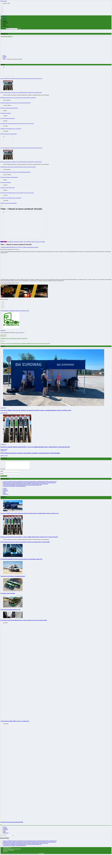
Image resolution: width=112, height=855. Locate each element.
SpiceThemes (41, 853)
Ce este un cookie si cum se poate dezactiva (12, 848)
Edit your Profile (19, 332)
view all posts (3, 334)
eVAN (4, 24)
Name (2, 471)
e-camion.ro (37, 241)
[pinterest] (3, 306)
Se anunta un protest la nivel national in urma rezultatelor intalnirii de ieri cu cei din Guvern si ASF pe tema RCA (25, 343)
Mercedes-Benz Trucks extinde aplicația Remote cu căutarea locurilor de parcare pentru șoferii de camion (17, 123)
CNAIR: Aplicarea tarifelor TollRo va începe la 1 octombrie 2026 (11, 128)
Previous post (3, 335)
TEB (25, 241)
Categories (3, 36)
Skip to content (4, 1)
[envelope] (3, 305)
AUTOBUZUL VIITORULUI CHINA (15, 241)
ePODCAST (5, 26)
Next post (2, 341)
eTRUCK (5, 21)
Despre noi (5, 851)
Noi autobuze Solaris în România (6, 113)
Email (2, 473)
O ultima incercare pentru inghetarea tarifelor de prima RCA (14, 338)
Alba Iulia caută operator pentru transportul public (9, 133)
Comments (3, 469)
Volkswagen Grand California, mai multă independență (9, 177)
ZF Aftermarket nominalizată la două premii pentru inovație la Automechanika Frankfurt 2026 (15, 102)
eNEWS (5, 20)
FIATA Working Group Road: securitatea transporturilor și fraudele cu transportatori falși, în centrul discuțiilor (18, 97)
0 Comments (42, 241)
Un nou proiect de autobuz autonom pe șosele (8, 118)
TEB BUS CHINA (30, 241)
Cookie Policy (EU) (7, 847)
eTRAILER (5, 22)
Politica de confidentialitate (8, 850)
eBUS (4, 25)
